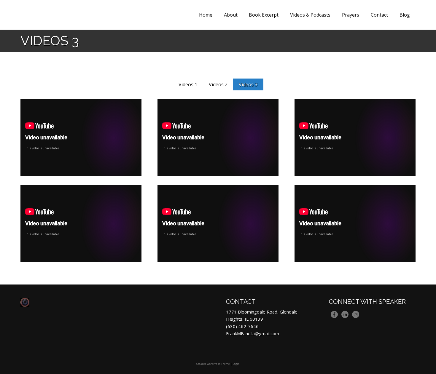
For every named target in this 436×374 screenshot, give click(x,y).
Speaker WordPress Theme (213, 364)
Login (236, 364)
